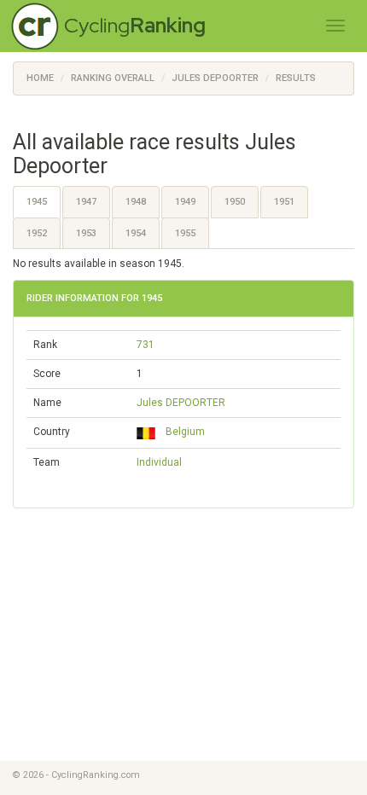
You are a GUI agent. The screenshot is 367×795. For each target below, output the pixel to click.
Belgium (182, 432)
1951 (284, 201)
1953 (86, 233)
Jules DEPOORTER (181, 403)
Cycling (135, 25)
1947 (86, 201)
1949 (185, 201)
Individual (159, 462)
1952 (36, 233)
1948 (135, 201)
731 (145, 345)
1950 (234, 201)
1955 (185, 233)
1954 (135, 233)
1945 (36, 201)
